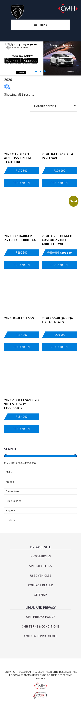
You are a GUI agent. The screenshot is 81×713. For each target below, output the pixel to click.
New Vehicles (40, 556)
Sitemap (40, 595)
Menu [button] (43, 25)
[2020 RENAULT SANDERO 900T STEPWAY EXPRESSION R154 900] (21, 379)
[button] (36, 71)
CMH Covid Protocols (40, 636)
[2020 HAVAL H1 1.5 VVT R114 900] (21, 296)
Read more (21, 182)
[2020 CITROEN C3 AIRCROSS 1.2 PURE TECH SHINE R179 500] (21, 132)
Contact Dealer (40, 585)
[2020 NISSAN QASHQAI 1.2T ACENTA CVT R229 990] (59, 296)
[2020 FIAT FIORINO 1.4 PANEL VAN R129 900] (59, 132)
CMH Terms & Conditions (40, 626)
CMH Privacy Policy (40, 617)
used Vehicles (40, 575)
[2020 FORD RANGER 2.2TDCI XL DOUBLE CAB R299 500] (21, 215)
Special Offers (40, 566)
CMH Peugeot (17, 12)
